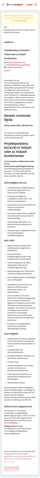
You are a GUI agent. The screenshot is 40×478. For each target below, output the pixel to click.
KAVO (25, 339)
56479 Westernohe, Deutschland (18, 65)
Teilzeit (7, 71)
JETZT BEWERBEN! (10, 423)
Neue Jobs (21, 20)
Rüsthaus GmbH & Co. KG (16, 62)
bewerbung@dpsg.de (12, 434)
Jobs (5, 27)
